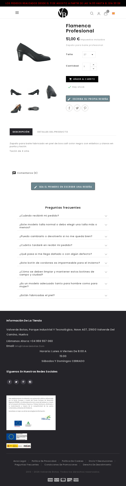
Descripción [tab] (21, 131)
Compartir (69, 108)
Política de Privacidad (44, 461)
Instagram (30, 381)
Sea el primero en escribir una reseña (65, 186)
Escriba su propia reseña (90, 99)
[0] (105, 13)
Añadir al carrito (82, 79)
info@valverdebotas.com (29, 346)
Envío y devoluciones (101, 461)
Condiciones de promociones (60, 464)
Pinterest (85, 108)
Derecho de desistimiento (97, 464)
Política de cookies (72, 461)
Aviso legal (19, 461)
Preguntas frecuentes (27, 464)
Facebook (9, 381)
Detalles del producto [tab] (52, 131)
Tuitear (77, 108)
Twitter (16, 381)
